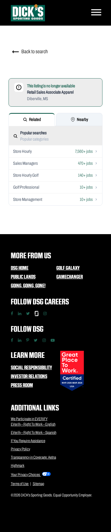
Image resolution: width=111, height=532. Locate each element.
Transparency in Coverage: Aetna (33, 457)
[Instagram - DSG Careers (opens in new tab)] (45, 314)
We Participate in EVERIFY (29, 419)
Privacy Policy (20, 449)
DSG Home (19, 267)
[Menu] (96, 12)
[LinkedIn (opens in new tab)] (19, 340)
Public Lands (23, 276)
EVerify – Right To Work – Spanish (33, 432)
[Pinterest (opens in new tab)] (27, 340)
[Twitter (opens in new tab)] (36, 340)
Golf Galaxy (68, 267)
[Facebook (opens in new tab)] (12, 340)
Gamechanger (69, 276)
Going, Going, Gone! (28, 285)
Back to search (34, 51)
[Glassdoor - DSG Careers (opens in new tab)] (36, 313)
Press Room (22, 385)
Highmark (17, 465)
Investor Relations (29, 376)
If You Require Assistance (28, 441)
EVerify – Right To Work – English (33, 424)
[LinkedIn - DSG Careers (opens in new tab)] (19, 314)
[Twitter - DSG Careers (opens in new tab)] (28, 314)
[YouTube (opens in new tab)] (53, 340)
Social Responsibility (31, 367)
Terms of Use (20, 484)
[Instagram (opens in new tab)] (44, 340)
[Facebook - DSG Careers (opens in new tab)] (12, 314)
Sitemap (38, 484)
